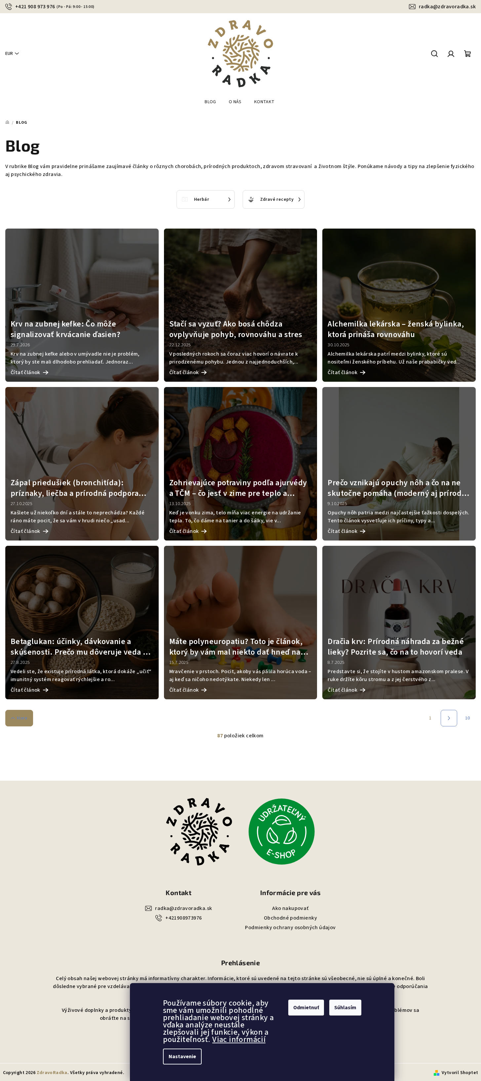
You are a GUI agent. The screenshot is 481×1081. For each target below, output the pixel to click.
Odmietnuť (306, 1007)
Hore (22, 718)
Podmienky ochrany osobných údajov (290, 927)
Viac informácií (238, 1039)
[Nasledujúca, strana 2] (449, 718)
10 (467, 718)
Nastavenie (182, 1056)
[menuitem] (210, 101)
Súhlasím (345, 1007)
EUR (9, 53)
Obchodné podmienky (290, 918)
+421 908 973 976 (55, 6)
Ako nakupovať (290, 908)
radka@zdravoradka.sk (447, 6)
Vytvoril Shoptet (460, 1072)
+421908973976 (183, 918)
